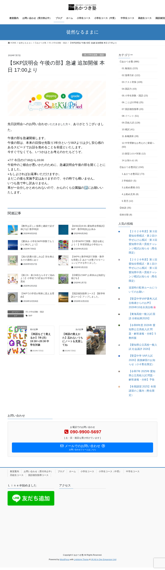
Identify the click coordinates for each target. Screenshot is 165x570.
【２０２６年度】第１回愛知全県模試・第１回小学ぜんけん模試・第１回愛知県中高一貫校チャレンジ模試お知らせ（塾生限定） (143, 270)
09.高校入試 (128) (131, 122)
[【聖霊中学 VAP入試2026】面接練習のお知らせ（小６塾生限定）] (121, 356)
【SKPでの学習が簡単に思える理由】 (37, 295)
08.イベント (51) (130, 116)
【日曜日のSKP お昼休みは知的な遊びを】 (88, 277)
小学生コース (87, 471)
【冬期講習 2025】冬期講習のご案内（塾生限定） (142, 390)
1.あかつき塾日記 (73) (133, 174)
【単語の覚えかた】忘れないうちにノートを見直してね (72, 339)
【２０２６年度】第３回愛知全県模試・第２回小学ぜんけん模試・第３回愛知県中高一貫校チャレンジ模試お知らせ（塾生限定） (143, 242)
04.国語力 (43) (129, 89)
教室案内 (14, 471)
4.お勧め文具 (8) (130, 194)
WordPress (64, 559)
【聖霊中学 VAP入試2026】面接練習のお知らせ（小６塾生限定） (142, 360)
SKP (30, 316)
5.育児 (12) (127, 201)
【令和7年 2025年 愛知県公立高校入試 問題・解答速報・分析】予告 (142, 375)
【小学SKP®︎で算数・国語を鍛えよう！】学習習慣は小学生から (87, 243)
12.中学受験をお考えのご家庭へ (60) (138, 145)
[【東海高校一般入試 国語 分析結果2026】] (121, 314)
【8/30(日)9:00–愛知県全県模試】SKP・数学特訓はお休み (88, 227)
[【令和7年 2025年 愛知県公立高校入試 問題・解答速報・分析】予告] (121, 371)
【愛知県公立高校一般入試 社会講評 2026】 (143, 346)
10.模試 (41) (128, 129)
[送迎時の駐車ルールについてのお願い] (121, 288)
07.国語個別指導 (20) (132, 109)
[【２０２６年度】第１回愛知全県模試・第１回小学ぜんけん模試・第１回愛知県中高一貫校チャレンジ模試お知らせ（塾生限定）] (121, 259)
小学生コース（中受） (110, 471)
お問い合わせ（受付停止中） (38, 471)
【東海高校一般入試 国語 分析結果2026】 (142, 316)
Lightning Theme (81, 559)
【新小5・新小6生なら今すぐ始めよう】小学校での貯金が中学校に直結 (37, 278)
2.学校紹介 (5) (129, 180)
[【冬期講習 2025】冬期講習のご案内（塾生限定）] (121, 386)
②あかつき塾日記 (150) (132, 167)
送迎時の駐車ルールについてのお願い (143, 289)
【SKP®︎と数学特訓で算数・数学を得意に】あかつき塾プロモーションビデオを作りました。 (88, 259)
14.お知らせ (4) (130, 160)
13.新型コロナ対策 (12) (134, 153)
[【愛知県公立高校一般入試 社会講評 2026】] (121, 345)
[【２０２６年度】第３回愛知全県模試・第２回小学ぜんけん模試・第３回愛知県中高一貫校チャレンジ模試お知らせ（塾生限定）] (121, 231)
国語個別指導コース (38, 475)
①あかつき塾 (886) (129, 61)
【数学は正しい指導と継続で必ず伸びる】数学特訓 (37, 227)
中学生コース (133, 471)
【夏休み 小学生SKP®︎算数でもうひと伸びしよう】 (37, 243)
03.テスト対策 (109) (132, 82)
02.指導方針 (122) (131, 75)
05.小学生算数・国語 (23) (135, 95)
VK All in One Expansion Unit (103, 559)
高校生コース (17, 475)
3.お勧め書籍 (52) (131, 187)
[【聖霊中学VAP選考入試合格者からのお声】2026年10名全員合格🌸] (121, 299)
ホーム (72, 471)
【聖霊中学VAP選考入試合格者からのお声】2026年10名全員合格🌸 (143, 303)
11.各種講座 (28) (130, 136)
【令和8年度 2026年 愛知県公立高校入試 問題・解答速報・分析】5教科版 (142, 331)
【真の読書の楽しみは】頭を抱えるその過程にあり (37, 258)
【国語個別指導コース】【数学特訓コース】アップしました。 (88, 295)
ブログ (61, 471)
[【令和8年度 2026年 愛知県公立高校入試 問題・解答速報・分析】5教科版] (121, 325)
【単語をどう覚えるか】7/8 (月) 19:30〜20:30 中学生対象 (40, 339)
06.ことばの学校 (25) (132, 102)
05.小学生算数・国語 (94, 55)
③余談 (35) (125, 207)
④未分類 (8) (126, 214)
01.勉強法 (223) (130, 68)
